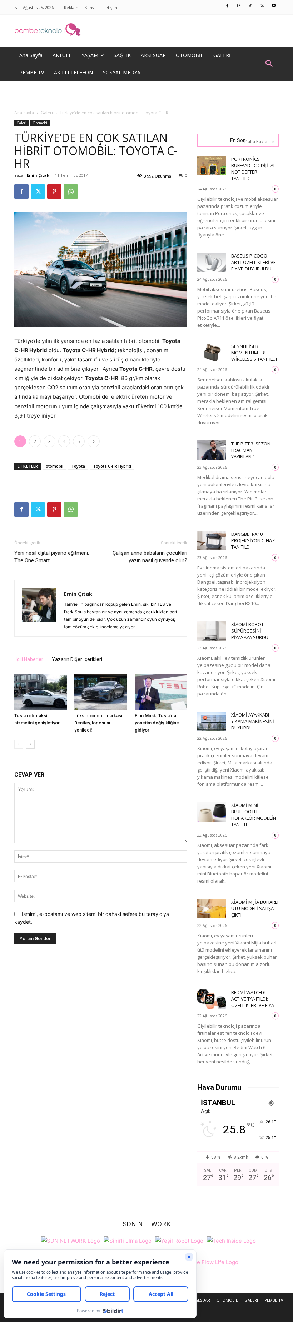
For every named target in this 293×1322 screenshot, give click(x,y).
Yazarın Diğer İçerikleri (77, 659)
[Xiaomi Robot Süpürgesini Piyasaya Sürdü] (211, 631)
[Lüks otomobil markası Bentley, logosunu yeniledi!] (100, 692)
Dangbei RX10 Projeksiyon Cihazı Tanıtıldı (253, 540)
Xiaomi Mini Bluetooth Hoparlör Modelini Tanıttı (254, 815)
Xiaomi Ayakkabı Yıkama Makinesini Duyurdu (252, 721)
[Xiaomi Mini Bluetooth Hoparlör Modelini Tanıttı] (211, 812)
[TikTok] (251, 6)
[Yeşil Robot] (179, 1240)
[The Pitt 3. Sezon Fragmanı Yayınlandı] (211, 450)
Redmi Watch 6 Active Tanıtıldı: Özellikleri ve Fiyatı (254, 998)
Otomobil (40, 122)
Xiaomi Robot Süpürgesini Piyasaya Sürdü (249, 630)
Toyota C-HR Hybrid (112, 466)
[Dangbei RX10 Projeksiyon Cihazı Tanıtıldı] (211, 540)
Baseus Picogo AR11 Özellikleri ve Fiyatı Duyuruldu (253, 262)
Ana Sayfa (24, 113)
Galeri (47, 113)
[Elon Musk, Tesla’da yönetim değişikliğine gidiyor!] (161, 692)
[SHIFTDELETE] (70, 1240)
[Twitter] (262, 6)
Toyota (78, 466)
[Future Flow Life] (208, 1261)
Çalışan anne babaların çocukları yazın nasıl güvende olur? (150, 557)
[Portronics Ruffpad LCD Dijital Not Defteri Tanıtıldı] (211, 165)
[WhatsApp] (71, 191)
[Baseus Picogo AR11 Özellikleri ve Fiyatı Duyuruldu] (211, 262)
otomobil (54, 466)
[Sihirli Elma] (128, 1240)
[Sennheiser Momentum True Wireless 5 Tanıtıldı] (211, 353)
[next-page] (30, 744)
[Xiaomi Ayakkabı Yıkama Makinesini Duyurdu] (211, 721)
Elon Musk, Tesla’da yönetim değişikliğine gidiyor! (157, 723)
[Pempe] (146, 30)
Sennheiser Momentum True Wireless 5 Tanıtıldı (254, 352)
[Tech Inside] (231, 1240)
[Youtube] (274, 6)
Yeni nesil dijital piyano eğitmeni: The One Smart (51, 557)
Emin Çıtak (38, 175)
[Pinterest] (54, 191)
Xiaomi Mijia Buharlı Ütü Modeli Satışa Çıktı (254, 908)
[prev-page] (18, 744)
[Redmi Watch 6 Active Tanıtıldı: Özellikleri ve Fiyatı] (211, 999)
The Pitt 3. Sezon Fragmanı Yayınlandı (250, 450)
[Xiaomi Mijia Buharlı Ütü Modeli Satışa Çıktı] (211, 908)
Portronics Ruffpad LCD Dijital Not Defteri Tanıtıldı (253, 168)
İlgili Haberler (28, 659)
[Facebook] (228, 6)
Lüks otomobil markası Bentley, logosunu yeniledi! (98, 723)
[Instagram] (239, 6)
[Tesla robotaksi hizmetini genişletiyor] (40, 692)
